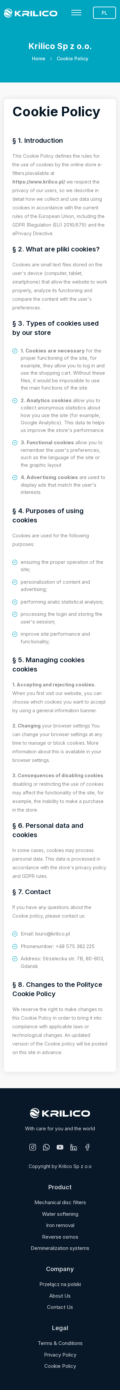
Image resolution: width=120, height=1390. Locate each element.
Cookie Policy (60, 1366)
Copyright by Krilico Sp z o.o (60, 1166)
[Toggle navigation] (76, 12)
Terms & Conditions (60, 1343)
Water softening (60, 1214)
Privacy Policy (60, 1355)
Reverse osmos (60, 1237)
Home (38, 58)
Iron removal (60, 1225)
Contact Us (60, 1307)
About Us (60, 1296)
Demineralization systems (60, 1248)
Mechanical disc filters (60, 1202)
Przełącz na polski (60, 1284)
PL (104, 13)
